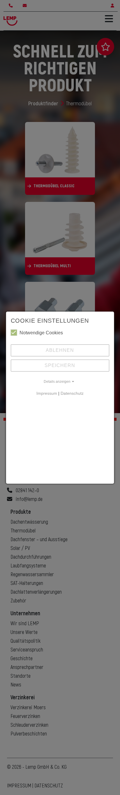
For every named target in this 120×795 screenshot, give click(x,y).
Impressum (46, 393)
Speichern (60, 365)
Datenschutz (72, 393)
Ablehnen (60, 350)
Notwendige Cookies (41, 332)
